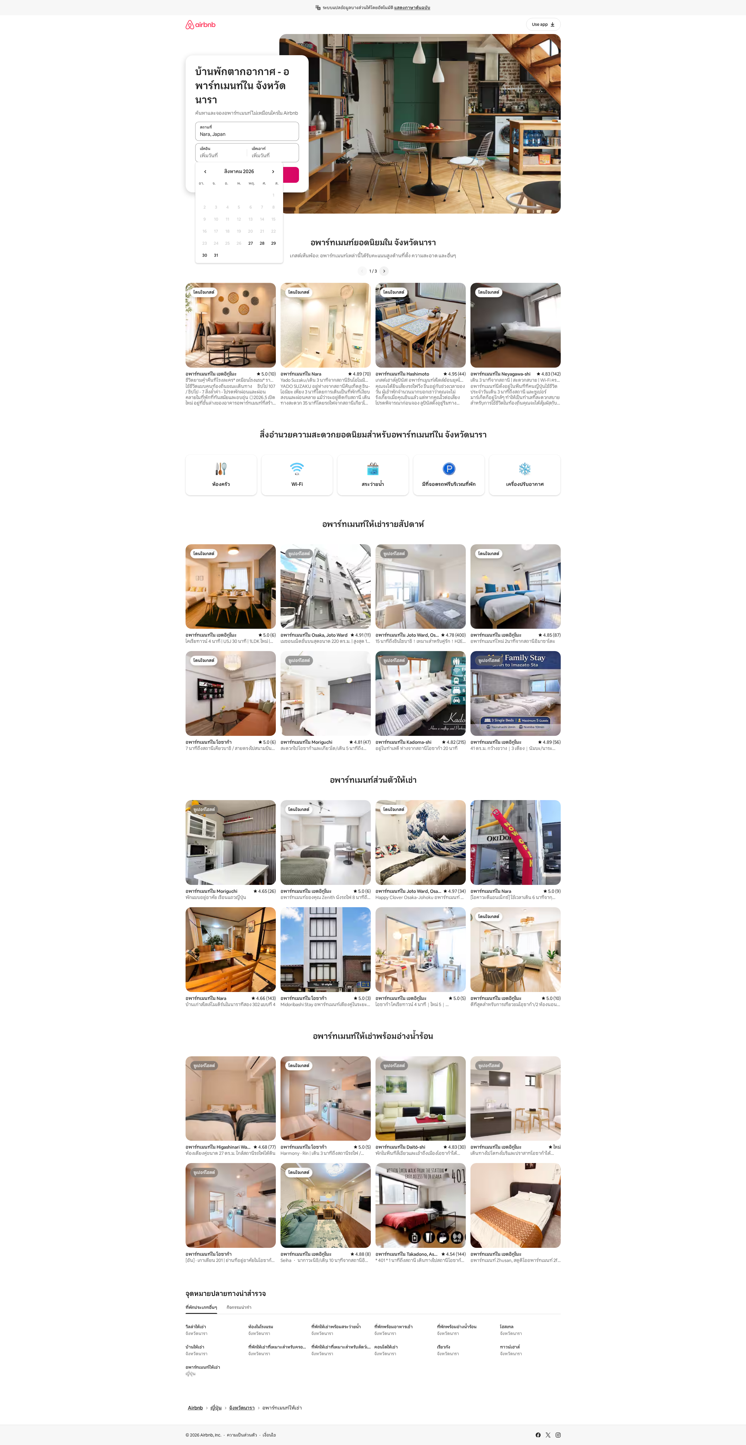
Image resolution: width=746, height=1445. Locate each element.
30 (204, 255)
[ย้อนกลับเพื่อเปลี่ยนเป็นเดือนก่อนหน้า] (205, 171)
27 (250, 243)
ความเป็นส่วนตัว (242, 1435)
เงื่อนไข (269, 1435)
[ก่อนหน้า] (362, 271)
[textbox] (221, 155)
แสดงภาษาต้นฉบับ (412, 7)
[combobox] (247, 134)
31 (216, 255)
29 (273, 243)
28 (262, 243)
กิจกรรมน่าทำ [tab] (239, 1307)
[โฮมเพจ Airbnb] (200, 24)
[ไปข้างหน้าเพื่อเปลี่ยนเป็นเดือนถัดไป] (273, 171)
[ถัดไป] (384, 271)
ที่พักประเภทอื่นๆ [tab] (201, 1307)
